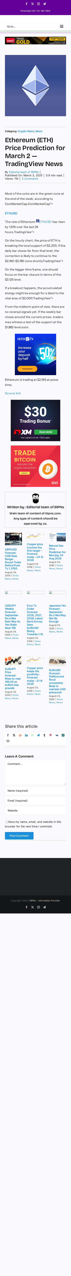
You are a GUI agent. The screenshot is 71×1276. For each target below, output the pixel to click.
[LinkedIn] (26, 736)
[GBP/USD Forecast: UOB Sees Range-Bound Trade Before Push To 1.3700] (13, 539)
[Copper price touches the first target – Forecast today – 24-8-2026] (35, 536)
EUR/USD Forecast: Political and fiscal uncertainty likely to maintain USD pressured (57, 681)
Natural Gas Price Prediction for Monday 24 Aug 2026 (57, 552)
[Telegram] (38, 736)
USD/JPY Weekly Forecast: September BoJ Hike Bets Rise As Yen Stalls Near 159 (12, 616)
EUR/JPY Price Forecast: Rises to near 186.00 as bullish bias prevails (13, 678)
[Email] (8, 742)
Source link (13, 393)
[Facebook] (8, 736)
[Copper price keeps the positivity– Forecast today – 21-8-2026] (35, 660)
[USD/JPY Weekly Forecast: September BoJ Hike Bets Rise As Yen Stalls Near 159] (13, 596)
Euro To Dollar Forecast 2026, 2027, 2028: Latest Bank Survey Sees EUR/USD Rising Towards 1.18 (35, 620)
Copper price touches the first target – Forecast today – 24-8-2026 (35, 552)
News (38, 131)
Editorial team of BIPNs (24, 172)
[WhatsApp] (32, 736)
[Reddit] (20, 736)
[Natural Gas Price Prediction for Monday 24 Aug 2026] (57, 537)
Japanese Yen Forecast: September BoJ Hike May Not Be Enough (57, 613)
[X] (14, 736)
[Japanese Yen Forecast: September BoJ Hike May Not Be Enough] (57, 596)
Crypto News (26, 131)
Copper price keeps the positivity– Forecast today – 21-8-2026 (35, 676)
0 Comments (30, 178)
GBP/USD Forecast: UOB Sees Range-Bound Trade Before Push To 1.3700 (13, 559)
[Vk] (57, 736)
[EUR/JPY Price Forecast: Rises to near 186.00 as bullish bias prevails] (13, 661)
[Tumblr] (44, 736)
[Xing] (63, 736)
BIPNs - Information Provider (45, 900)
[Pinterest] (50, 736)
